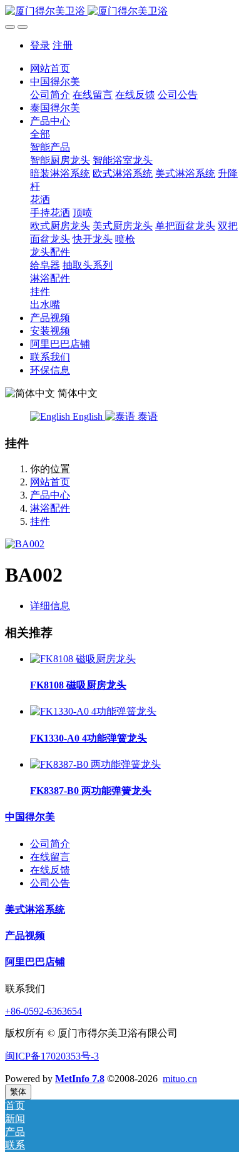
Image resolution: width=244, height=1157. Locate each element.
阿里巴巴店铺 (35, 961)
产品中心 (50, 495)
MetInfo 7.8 (79, 1078)
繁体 (18, 1091)
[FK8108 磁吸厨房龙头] (83, 658)
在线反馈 (50, 870)
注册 (63, 45)
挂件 (40, 521)
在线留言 (50, 857)
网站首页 (50, 68)
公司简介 (50, 843)
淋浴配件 (50, 508)
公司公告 (50, 883)
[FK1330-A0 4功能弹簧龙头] (93, 711)
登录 (40, 45)
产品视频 (25, 935)
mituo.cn (180, 1078)
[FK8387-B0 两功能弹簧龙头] (95, 764)
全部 (40, 134)
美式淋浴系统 (35, 909)
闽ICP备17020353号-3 (52, 1056)
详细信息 (50, 605)
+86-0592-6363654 (43, 1011)
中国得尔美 (30, 817)
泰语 (146, 416)
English (87, 416)
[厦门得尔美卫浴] (122, 11)
